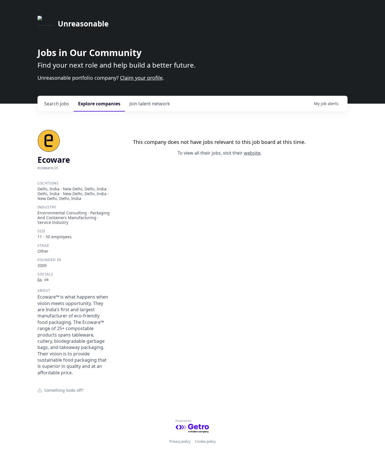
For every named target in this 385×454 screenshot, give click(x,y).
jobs (56, 104)
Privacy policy (180, 441)
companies (99, 104)
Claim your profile (141, 77)
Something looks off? (63, 390)
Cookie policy (205, 441)
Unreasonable (83, 24)
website (252, 153)
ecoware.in (47, 167)
